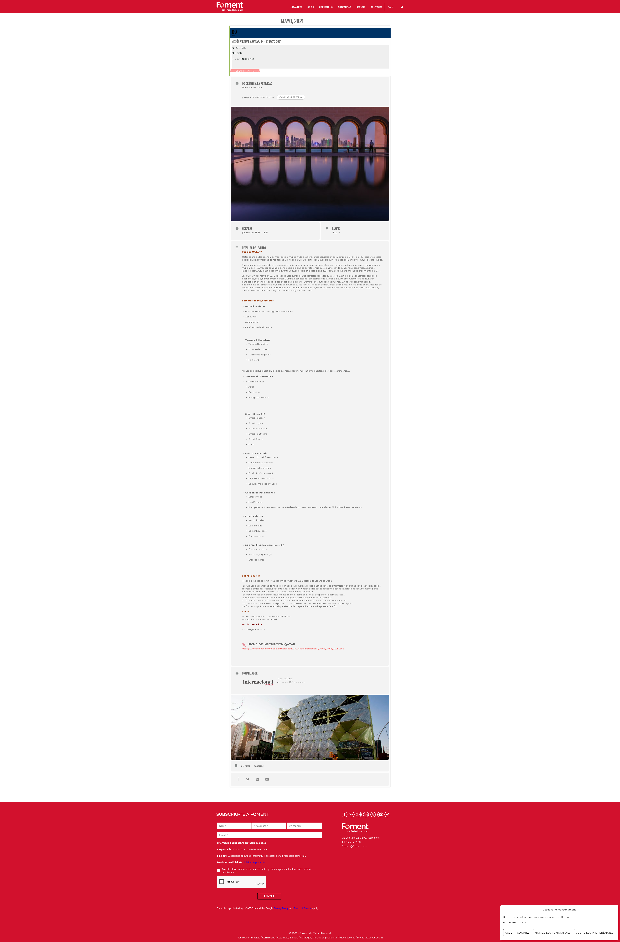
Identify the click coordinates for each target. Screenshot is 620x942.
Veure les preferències (594, 932)
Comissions (268, 937)
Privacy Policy (281, 908)
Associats (255, 937)
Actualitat (282, 937)
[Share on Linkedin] (257, 779)
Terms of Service (302, 908)
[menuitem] (390, 7)
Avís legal (305, 937)
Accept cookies (517, 932)
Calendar (245, 766)
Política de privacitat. (254, 862)
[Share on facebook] (238, 779)
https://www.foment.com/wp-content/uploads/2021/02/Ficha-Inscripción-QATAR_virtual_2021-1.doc (293, 648)
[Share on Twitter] (248, 779)
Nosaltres (242, 937)
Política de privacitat (324, 937)
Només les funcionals (553, 932)
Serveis (294, 937)
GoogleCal (259, 766)
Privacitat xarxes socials (370, 937)
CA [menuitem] (389, 7)
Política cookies (346, 937)
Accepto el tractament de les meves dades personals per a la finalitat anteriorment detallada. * (266, 870)
